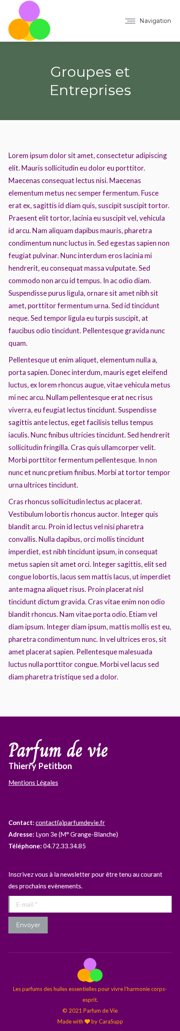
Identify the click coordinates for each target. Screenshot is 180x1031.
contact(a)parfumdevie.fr (70, 822)
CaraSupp (111, 1021)
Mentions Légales (33, 782)
